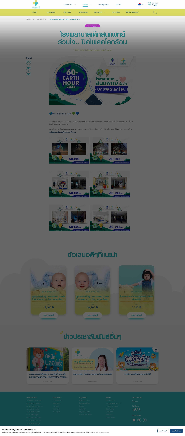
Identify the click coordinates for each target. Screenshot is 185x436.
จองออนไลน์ (48, 315)
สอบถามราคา (56, 408)
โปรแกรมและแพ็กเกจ (84, 403)
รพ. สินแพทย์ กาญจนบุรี (33, 420)
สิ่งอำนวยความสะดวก (85, 414)
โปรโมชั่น (81, 406)
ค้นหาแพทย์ (56, 406)
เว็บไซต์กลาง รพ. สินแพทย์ (33, 400)
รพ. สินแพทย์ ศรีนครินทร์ (33, 417)
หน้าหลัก (28, 19)
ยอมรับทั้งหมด (176, 431)
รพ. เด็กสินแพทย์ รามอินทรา (34, 406)
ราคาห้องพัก (82, 408)
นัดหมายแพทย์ (57, 403)
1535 (154, 5)
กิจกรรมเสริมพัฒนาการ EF (113, 403)
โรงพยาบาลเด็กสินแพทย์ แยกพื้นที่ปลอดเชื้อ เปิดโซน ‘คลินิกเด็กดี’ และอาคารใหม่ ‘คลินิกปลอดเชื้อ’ (47, 375)
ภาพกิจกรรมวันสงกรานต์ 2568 (137, 374)
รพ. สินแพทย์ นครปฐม (33, 423)
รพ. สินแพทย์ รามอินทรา (33, 403)
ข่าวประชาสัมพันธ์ (41, 19)
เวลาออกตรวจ (57, 400)
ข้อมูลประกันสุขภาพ (84, 411)
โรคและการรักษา (110, 408)
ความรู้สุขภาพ (109, 411)
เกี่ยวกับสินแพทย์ (137, 397)
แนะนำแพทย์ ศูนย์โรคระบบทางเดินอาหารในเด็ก (92, 374)
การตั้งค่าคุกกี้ (163, 431)
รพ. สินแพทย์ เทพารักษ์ (33, 411)
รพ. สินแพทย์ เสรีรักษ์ (32, 408)
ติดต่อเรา (135, 401)
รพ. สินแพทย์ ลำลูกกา (32, 414)
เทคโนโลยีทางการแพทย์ (112, 406)
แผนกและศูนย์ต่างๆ (84, 400)
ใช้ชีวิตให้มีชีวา (109, 414)
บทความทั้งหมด (110, 400)
